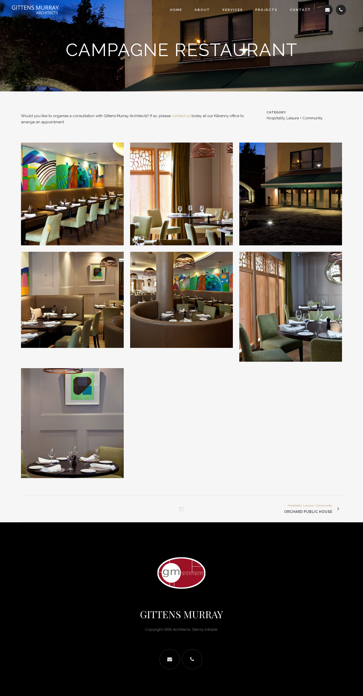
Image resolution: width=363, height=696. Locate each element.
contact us (181, 116)
